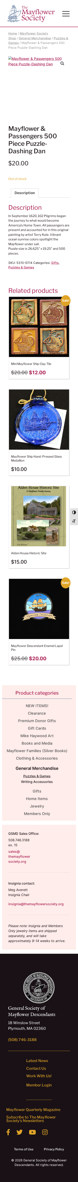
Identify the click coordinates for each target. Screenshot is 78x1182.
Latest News (37, 1060)
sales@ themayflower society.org (19, 856)
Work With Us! (39, 1076)
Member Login (39, 1085)
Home (12, 33)
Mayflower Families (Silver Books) (37, 751)
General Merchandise (35, 38)
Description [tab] (25, 193)
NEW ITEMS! (37, 706)
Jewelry (37, 806)
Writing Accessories (37, 782)
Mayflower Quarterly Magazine (33, 1109)
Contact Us (36, 1068)
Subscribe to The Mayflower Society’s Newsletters (31, 1119)
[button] (62, 63)
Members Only (37, 813)
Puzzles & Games (21, 267)
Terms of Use (23, 1149)
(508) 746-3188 (22, 1039)
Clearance (37, 713)
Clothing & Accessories (37, 758)
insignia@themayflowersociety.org (36, 904)
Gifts (55, 263)
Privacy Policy (54, 1149)
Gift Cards (37, 728)
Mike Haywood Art (37, 736)
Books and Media (37, 743)
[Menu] (66, 14)
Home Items (37, 798)
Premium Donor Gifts (37, 721)
